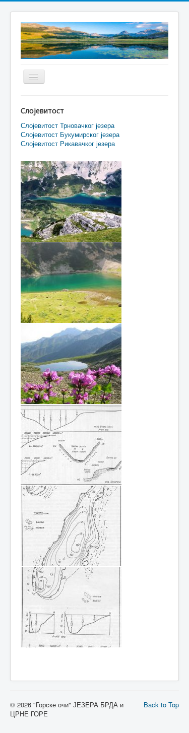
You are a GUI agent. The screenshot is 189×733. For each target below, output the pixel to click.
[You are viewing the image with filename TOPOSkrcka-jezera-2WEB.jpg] (71, 445)
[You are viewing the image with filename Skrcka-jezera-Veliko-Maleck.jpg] (71, 201)
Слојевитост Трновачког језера (67, 125)
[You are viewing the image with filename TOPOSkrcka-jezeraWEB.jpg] (71, 526)
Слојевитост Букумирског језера (70, 134)
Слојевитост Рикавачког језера (68, 143)
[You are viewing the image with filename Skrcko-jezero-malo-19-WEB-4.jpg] (71, 282)
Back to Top (161, 704)
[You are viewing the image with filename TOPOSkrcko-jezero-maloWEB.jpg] (71, 607)
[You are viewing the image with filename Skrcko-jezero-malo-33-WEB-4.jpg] (71, 363)
